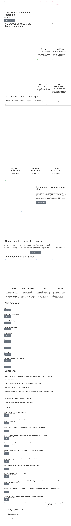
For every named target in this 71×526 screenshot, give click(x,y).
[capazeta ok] (6, 518)
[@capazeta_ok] (6, 514)
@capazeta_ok (13, 514)
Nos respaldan (55, 1)
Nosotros (48, 1)
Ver (6, 415)
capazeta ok (12, 518)
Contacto (63, 4)
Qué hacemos (41, 1)
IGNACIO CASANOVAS (35, 170)
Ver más (7, 310)
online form (53, 506)
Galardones (63, 1)
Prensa (57, 4)
